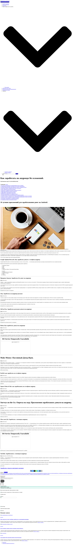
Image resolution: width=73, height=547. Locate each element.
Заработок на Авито (6, 90)
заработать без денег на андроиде (22, 473)
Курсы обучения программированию (9, 89)
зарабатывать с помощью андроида (9, 473)
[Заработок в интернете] (5, 0)
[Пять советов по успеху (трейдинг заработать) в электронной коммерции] (6, 515)
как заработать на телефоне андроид (42, 474)
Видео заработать (6, 4)
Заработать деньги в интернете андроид (12, 468)
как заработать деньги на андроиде (14, 474)
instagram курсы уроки (7, 88)
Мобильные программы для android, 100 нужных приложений (15, 205)
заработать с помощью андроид (60, 473)
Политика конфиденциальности (8, 543)
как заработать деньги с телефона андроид (28, 474)
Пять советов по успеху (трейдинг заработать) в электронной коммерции (14, 519)
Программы (7, 87)
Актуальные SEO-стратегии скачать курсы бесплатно (10, 537)
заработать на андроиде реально (34, 473)
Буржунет (4, 5)
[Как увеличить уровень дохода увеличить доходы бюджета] (6, 524)
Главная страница (6, 3)
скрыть (6, 184)
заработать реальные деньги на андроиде (47, 473)
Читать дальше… (41, 522)
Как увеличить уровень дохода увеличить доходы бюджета (11, 528)
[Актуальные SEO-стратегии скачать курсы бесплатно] (3, 533)
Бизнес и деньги (8, 172)
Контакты (4, 542)
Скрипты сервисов (8, 171)
